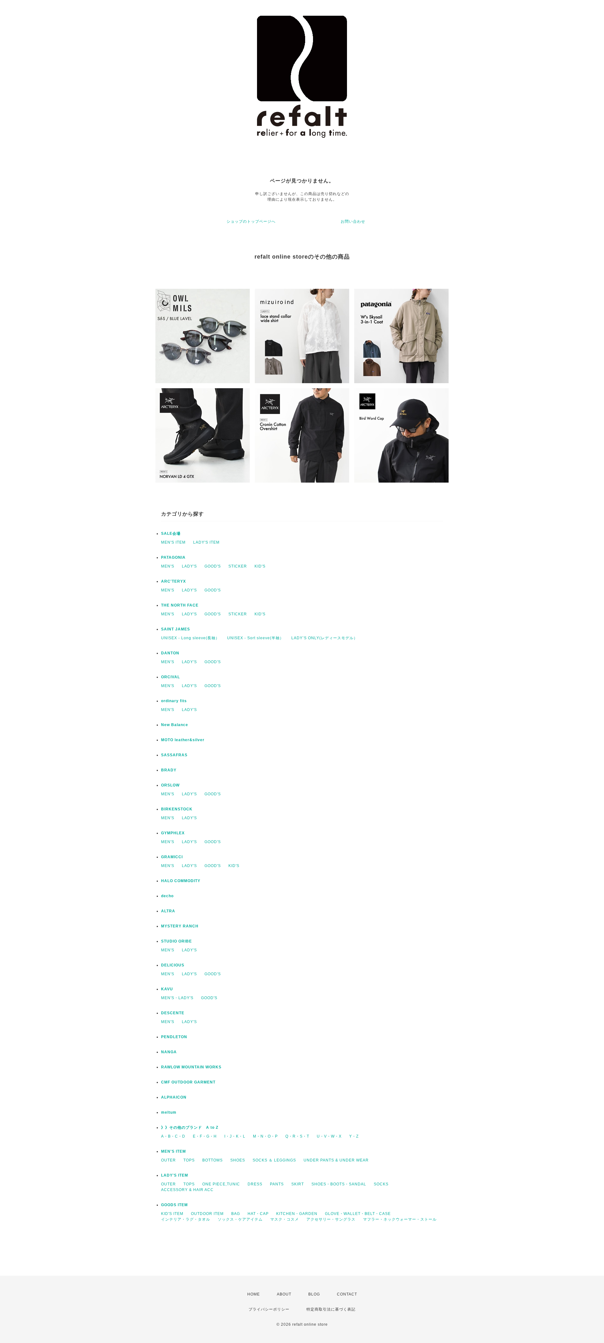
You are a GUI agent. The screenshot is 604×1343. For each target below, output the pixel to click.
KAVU (167, 989)
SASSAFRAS (174, 755)
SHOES (237, 1160)
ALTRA (168, 911)
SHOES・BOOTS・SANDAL (338, 1184)
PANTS (277, 1184)
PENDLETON (174, 1037)
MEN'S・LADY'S (177, 998)
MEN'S (167, 566)
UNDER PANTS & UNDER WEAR (336, 1160)
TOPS (189, 1160)
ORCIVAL (170, 677)
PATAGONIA (173, 557)
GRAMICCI (172, 857)
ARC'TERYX (173, 581)
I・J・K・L (234, 1136)
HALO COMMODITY (180, 881)
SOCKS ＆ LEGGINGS (274, 1160)
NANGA (169, 1052)
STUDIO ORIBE (176, 941)
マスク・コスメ (284, 1219)
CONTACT (347, 1294)
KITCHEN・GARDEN (296, 1213)
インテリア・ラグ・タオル (185, 1219)
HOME (253, 1294)
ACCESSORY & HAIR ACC (187, 1190)
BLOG (314, 1294)
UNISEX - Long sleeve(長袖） (190, 638)
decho (167, 896)
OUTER (168, 1160)
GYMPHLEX (173, 833)
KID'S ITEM (172, 1213)
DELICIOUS (172, 965)
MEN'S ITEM (173, 542)
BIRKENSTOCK (177, 809)
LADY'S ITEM (206, 542)
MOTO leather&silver (182, 740)
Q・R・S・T (297, 1136)
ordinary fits (174, 701)
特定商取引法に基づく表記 (330, 1309)
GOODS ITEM (174, 1205)
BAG (235, 1213)
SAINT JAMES (175, 629)
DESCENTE (172, 1013)
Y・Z (354, 1136)
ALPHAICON (174, 1097)
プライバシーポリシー (269, 1309)
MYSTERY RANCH (180, 926)
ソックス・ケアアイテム (240, 1219)
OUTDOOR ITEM (207, 1213)
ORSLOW (170, 785)
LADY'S (189, 566)
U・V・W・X (329, 1136)
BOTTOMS (212, 1160)
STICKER (237, 566)
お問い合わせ (353, 221)
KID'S (260, 566)
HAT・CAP (258, 1213)
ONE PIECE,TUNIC (221, 1184)
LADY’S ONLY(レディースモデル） (324, 638)
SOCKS (381, 1184)
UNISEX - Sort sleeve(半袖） (255, 638)
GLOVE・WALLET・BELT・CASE (358, 1213)
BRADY (168, 770)
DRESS (255, 1184)
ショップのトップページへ (251, 221)
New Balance (174, 725)
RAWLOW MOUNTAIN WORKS (191, 1067)
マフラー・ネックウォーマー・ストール (400, 1219)
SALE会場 (171, 533)
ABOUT (284, 1294)
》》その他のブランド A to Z (189, 1127)
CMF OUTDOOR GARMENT (188, 1082)
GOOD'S (212, 566)
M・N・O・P (265, 1136)
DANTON (170, 653)
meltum (168, 1112)
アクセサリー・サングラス (330, 1219)
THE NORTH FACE (180, 605)
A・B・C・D (173, 1136)
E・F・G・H (205, 1136)
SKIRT (297, 1184)
